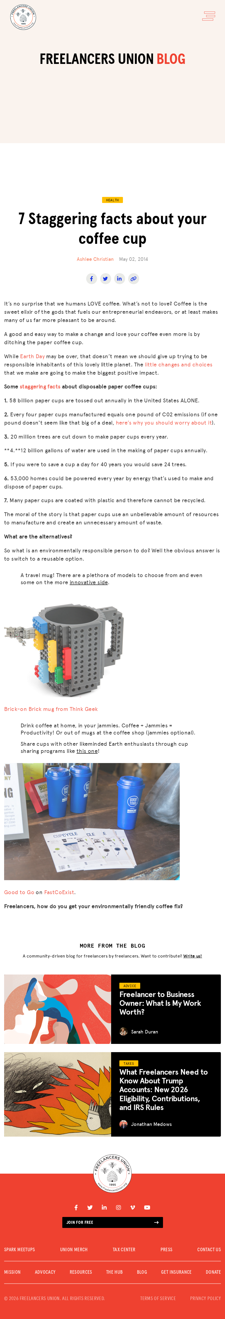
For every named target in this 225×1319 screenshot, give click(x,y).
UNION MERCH (74, 1249)
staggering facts (40, 386)
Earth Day (32, 356)
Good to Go (19, 892)
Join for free (79, 1222)
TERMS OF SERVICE (158, 1298)
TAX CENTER (124, 1249)
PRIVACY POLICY (205, 1298)
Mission (12, 1272)
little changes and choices (178, 364)
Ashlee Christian (95, 258)
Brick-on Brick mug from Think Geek (51, 709)
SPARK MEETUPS (19, 1249)
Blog (142, 1272)
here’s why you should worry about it (164, 422)
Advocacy (45, 1272)
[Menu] (208, 16)
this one (87, 751)
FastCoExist (59, 892)
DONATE (213, 1272)
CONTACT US (209, 1249)
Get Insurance (176, 1272)
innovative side (89, 582)
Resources (81, 1272)
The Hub (114, 1272)
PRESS (167, 1249)
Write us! (192, 956)
